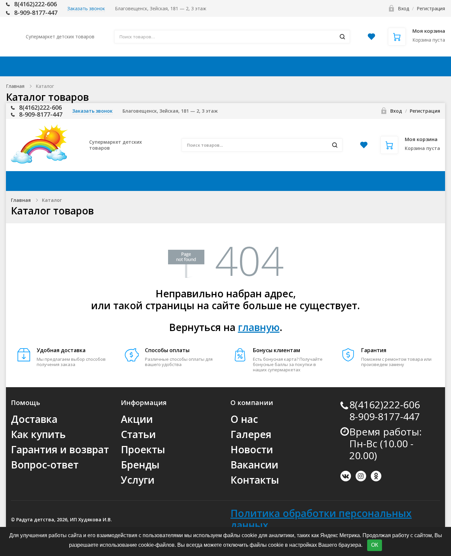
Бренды (140, 464)
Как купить (207, 66)
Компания (327, 66)
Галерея (250, 434)
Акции (116, 66)
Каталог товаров (57, 66)
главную (259, 327)
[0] (371, 38)
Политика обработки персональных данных (321, 519)
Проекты (143, 449)
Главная (15, 86)
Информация (265, 66)
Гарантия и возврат (60, 449)
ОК (374, 545)
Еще (423, 66)
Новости (251, 449)
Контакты (383, 66)
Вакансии (254, 464)
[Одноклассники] (376, 476)
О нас (244, 419)
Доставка (158, 66)
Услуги (138, 480)
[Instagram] (361, 476)
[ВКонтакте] (345, 476)
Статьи (138, 434)
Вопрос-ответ (45, 464)
